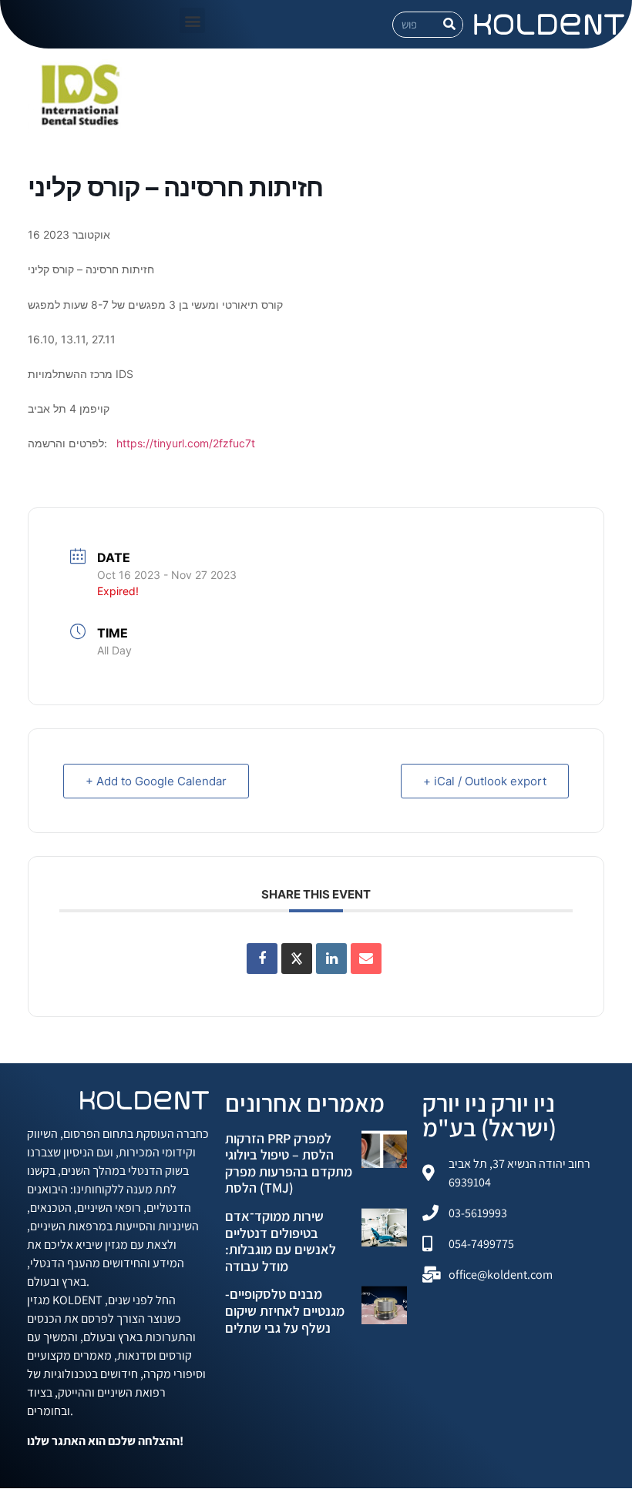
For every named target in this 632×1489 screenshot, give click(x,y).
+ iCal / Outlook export (484, 781)
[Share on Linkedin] (331, 958)
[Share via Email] (366, 958)
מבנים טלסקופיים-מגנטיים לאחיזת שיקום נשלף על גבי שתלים (285, 1310)
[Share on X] (296, 958)
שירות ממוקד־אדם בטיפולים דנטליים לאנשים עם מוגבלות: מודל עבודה (280, 1241)
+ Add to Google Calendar (156, 781)
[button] (192, 20)
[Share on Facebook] (262, 958)
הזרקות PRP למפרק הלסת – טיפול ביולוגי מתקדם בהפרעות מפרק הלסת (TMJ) (288, 1163)
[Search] (449, 24)
